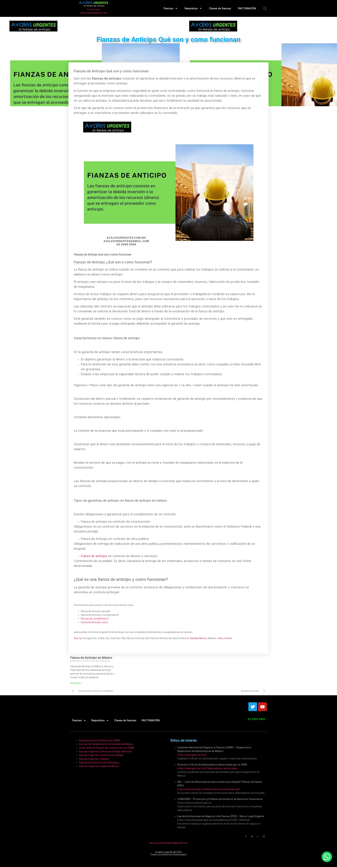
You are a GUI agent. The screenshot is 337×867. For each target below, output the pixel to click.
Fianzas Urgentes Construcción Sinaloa (101, 755)
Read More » (76, 683)
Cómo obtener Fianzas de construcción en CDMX (106, 747)
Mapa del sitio (180, 843)
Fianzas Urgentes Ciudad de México (99, 766)
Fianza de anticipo (94, 556)
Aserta (77, 638)
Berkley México (198, 638)
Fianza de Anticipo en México (91, 657)
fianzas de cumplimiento (95, 618)
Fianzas (168, 8)
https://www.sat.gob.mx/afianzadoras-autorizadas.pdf (208, 789)
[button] (265, 8)
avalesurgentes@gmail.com (93, 13)
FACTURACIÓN (247, 8)
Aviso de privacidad (160, 843)
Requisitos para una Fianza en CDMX (99, 740)
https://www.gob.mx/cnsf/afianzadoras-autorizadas (207, 768)
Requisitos (191, 8)
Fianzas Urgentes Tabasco (94, 758)
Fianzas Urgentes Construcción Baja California (105, 751)
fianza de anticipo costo (94, 622)
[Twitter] (252, 706)
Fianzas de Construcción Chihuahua (99, 762)
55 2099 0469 (93, 9)
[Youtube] (262, 706)
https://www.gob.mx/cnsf (192, 754)
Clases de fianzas (220, 8)
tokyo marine (224, 638)
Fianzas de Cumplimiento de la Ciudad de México (106, 744)
